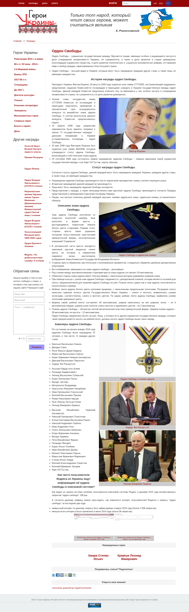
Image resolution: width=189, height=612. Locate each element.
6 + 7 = (22, 338)
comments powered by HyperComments (71, 588)
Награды (30, 41)
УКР (155, 4)
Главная (17, 41)
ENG (161, 4)
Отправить (37, 347)
